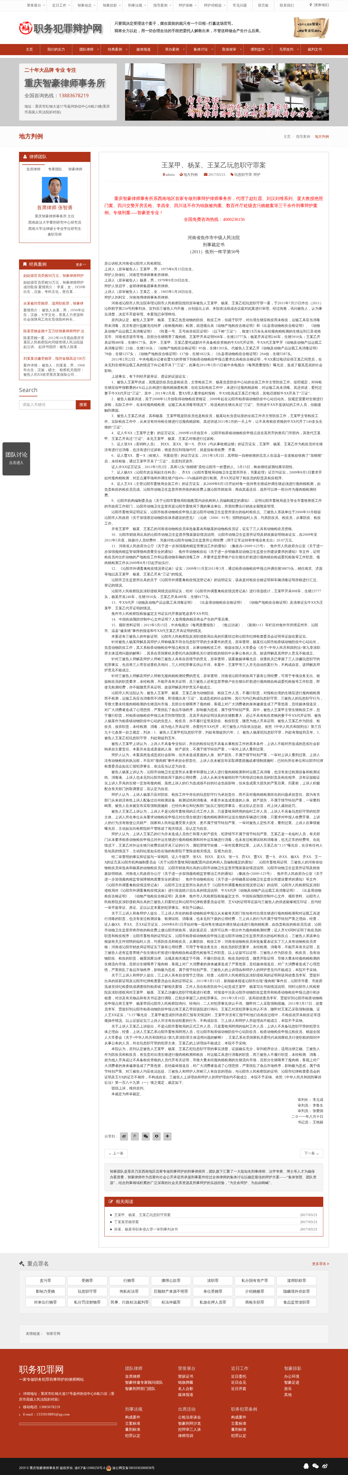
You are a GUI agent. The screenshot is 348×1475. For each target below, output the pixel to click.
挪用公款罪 (171, 1281)
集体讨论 (201, 49)
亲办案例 (172, 49)
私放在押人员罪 (213, 1302)
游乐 (288, 1389)
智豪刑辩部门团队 (140, 1389)
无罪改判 (286, 49)
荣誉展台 (34, 5)
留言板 (263, 5)
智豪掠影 (110, 5)
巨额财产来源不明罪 (171, 1291)
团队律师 (86, 49)
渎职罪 (213, 1281)
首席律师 (33, 169)
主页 (29, 49)
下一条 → (311, 1153)
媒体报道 (143, 49)
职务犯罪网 (41, 1369)
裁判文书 (315, 49)
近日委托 (238, 1376)
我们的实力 (56, 49)
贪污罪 (45, 1281)
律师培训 (185, 1436)
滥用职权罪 (296, 1281)
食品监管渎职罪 (296, 1302)
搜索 (83, 405)
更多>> (81, 265)
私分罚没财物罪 (87, 1302)
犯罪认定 (132, 1436)
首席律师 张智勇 (55, 207)
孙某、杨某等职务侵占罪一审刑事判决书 (146, 1229)
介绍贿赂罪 (254, 1291)
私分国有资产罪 (254, 1281)
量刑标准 (132, 1429)
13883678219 (74, 95)
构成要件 (132, 1417)
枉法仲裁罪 (171, 1302)
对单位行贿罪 (45, 1302)
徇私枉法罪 (129, 1291)
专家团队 (55, 169)
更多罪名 (319, 1264)
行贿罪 (129, 1281)
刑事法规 (135, 5)
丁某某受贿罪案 (126, 1222)
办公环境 (291, 1376)
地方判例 (322, 136)
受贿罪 (87, 1281)
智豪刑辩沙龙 (189, 1423)
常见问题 (240, 5)
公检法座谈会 (189, 1417)
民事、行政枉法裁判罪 (130, 1302)
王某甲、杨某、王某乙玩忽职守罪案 (142, 1215)
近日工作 (59, 5)
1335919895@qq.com (53, 1414)
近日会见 (238, 1382)
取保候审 (229, 49)
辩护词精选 (213, 5)
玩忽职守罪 (243, 175)
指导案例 (160, 5)
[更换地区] (321, 5)
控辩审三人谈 (189, 1429)
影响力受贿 (45, 1291)
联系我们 (287, 5)
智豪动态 (84, 5)
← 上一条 (115, 1153)
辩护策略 (186, 5)
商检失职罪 (254, 1302)
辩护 (256, 175)
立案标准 (132, 1423)
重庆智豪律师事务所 (44, 1468)
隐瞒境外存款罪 (296, 1291)
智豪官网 (53, 1334)
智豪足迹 (291, 1382)
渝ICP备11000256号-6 (89, 1468)
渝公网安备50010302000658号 (133, 1468)
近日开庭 (238, 1389)
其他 (288, 1395)
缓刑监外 (258, 49)
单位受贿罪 (212, 1291)
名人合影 (185, 1389)
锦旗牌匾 (185, 1382)
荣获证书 (185, 1376)
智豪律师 (75, 169)
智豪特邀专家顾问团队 (144, 1382)
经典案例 (115, 49)
